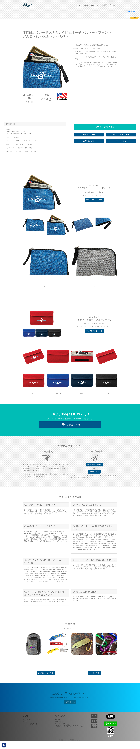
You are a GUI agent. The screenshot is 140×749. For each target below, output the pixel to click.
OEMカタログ (86, 5)
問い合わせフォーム (94, 464)
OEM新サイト (27, 722)
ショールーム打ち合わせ (30, 724)
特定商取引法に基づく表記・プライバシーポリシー (70, 726)
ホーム (78, 5)
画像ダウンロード (88, 134)
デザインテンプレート (121, 134)
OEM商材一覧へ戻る (45, 673)
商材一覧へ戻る (89, 141)
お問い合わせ (113, 5)
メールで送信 (94, 471)
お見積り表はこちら (105, 127)
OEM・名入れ (95, 5)
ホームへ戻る (121, 141)
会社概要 (104, 5)
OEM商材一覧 (27, 720)
